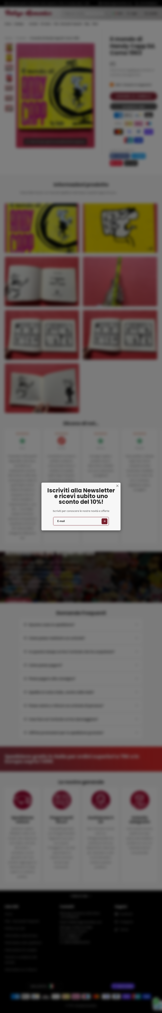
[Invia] (104, 521)
